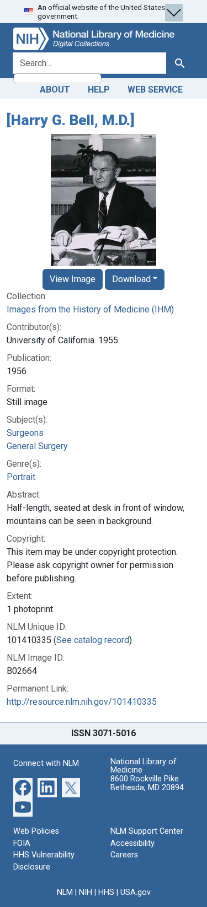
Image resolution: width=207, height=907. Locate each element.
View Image (72, 279)
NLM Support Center (146, 831)
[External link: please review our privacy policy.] (23, 787)
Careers (124, 855)
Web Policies (36, 831)
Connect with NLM (46, 763)
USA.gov (135, 892)
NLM (65, 892)
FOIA (21, 843)
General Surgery (37, 446)
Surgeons (25, 433)
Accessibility (132, 843)
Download (131, 279)
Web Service (155, 89)
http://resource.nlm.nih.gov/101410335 (82, 702)
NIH (85, 892)
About (55, 89)
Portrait (21, 477)
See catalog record (92, 640)
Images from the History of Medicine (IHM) (90, 309)
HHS (106, 892)
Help (99, 89)
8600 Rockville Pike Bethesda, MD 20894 (147, 783)
